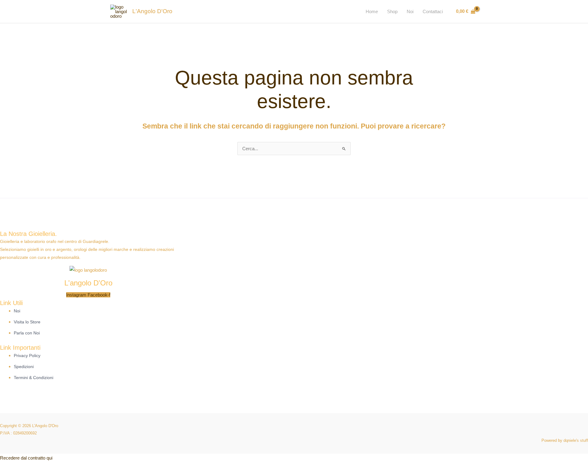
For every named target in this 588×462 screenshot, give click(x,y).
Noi (410, 11)
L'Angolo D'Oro (152, 11)
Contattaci (433, 11)
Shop (392, 11)
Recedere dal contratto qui (26, 457)
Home (372, 11)
